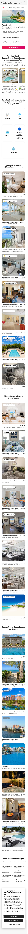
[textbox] (7, 43)
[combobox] (13, 37)
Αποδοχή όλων (13, 916)
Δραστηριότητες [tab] (21, 861)
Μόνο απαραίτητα (13, 920)
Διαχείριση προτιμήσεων (13, 924)
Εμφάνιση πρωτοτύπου (14, 3)
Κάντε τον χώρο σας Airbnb (16, 8)
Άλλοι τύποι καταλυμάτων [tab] (8, 861)
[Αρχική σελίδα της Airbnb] (3, 7)
